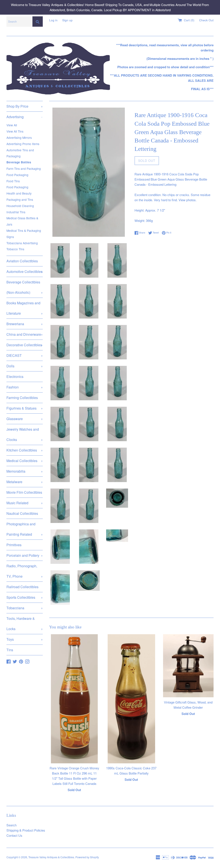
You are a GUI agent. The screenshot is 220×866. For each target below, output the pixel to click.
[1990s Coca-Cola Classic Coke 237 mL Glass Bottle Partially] (131, 698)
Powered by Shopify (87, 857)
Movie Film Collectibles (24, 492)
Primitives (13, 544)
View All (11, 125)
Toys (24, 639)
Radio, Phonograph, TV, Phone (24, 571)
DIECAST (24, 355)
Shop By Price (24, 106)
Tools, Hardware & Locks (24, 623)
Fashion (24, 387)
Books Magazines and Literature (24, 308)
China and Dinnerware (24, 334)
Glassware (24, 418)
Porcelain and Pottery (24, 555)
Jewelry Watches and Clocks (24, 434)
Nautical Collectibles (22, 513)
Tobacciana (24, 607)
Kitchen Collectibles (24, 450)
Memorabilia (24, 471)
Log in (53, 20)
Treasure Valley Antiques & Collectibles (51, 857)
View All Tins (14, 131)
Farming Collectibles (22, 397)
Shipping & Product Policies (25, 830)
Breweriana (24, 323)
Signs (10, 237)
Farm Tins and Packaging (23, 168)
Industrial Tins (15, 212)
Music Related (24, 502)
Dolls (24, 365)
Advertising (24, 116)
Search (11, 825)
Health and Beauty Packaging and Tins (19, 196)
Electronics (14, 376)
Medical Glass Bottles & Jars (22, 221)
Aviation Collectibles (22, 260)
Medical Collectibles (24, 460)
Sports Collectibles (24, 597)
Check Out (206, 20)
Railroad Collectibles (22, 586)
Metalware (24, 481)
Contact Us (14, 835)
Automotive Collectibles (24, 271)
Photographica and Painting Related (24, 529)
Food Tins (13, 181)
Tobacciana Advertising (22, 243)
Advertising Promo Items (22, 144)
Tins (9, 649)
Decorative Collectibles (24, 344)
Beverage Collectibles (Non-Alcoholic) (24, 287)
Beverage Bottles (18, 162)
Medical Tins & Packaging (23, 230)
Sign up (67, 20)
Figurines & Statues (24, 408)
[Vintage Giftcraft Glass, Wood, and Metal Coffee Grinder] (188, 665)
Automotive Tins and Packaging (20, 153)
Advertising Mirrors (19, 137)
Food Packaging (17, 175)
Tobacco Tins (15, 249)
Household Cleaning (20, 206)
